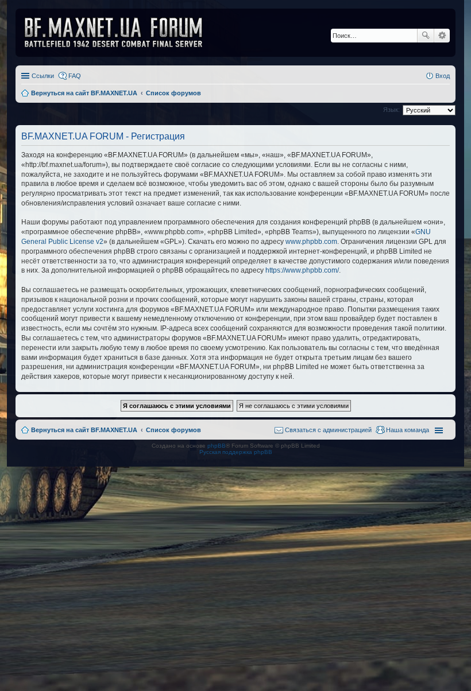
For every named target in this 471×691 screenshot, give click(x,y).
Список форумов (173, 429)
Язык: (391, 109)
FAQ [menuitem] (74, 75)
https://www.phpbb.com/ (302, 270)
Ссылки (43, 75)
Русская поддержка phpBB (235, 452)
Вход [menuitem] (442, 75)
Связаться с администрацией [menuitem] (328, 429)
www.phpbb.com (311, 242)
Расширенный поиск (442, 35)
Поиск (425, 35)
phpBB (216, 445)
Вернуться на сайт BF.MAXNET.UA (84, 429)
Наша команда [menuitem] (407, 429)
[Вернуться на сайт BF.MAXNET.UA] (120, 32)
